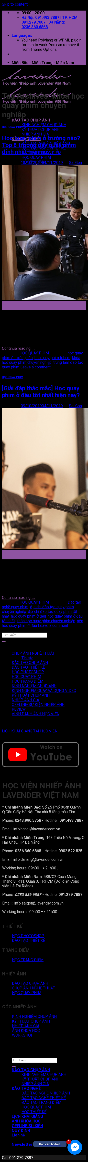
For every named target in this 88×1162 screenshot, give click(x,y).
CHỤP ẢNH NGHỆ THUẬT (33, 653)
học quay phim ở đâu (28, 616)
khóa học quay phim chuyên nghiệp (41, 360)
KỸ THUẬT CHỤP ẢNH (40, 129)
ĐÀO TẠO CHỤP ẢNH (31, 120)
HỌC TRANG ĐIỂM (27, 681)
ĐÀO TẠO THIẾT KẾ (28, 667)
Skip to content (15, 4)
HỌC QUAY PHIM (36, 157)
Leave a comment (35, 367)
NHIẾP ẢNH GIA (35, 134)
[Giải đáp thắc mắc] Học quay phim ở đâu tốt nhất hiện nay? (41, 392)
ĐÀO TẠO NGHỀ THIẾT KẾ (44, 1097)
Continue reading (18, 348)
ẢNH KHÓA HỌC (26, 1121)
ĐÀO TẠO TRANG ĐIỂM (41, 1102)
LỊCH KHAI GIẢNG (27, 1116)
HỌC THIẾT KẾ (34, 1111)
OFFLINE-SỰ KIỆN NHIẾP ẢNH (38, 704)
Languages (22, 35)
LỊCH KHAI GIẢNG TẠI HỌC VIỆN (29, 731)
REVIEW (19, 709)
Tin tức (27, 658)
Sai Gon (75, 162)
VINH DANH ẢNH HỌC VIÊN (35, 714)
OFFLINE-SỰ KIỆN (27, 1125)
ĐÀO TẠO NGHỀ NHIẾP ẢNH (46, 1093)
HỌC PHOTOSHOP (28, 672)
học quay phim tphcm (52, 357)
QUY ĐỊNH (21, 1130)
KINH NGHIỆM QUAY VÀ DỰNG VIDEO (44, 690)
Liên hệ (18, 1135)
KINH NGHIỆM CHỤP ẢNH (44, 124)
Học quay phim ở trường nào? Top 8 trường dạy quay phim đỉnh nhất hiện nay (41, 145)
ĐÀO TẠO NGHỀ (26, 1088)
